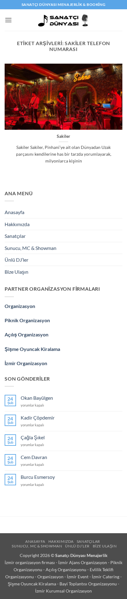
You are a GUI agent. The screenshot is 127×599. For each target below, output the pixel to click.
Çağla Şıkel (33, 437)
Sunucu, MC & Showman (30, 248)
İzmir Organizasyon (26, 363)
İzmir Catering (106, 576)
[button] (8, 19)
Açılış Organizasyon (26, 334)
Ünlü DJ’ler (16, 260)
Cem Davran (34, 457)
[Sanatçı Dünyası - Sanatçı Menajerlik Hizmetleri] (64, 20)
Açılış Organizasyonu (66, 569)
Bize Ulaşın (16, 272)
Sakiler (63, 136)
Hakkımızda (17, 224)
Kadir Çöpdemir (38, 417)
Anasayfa (14, 212)
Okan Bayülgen (37, 398)
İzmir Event (78, 576)
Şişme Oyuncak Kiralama (32, 349)
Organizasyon (20, 306)
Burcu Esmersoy (38, 477)
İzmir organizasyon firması (30, 562)
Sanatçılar (15, 236)
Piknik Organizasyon (27, 320)
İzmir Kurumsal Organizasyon (63, 590)
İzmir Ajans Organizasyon (83, 562)
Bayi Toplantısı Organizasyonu (88, 583)
